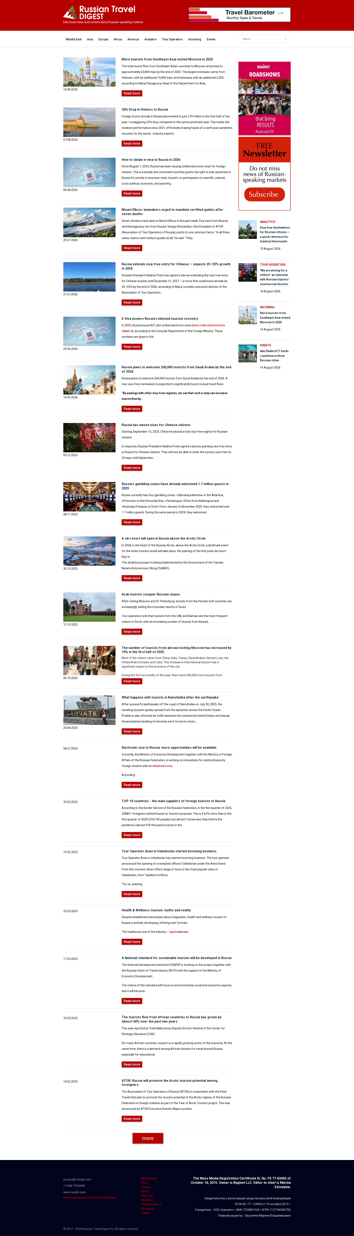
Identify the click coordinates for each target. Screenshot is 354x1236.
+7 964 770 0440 (74, 1185)
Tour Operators (172, 39)
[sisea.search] (285, 39)
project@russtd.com (77, 1179)
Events (211, 39)
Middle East (74, 39)
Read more (132, 93)
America (133, 39)
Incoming (194, 39)
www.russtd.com (74, 1192)
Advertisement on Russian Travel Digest (90, 1197)
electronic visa (162, 766)
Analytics (150, 39)
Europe (103, 39)
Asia (90, 39)
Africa (118, 39)
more (148, 1138)
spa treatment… (179, 931)
